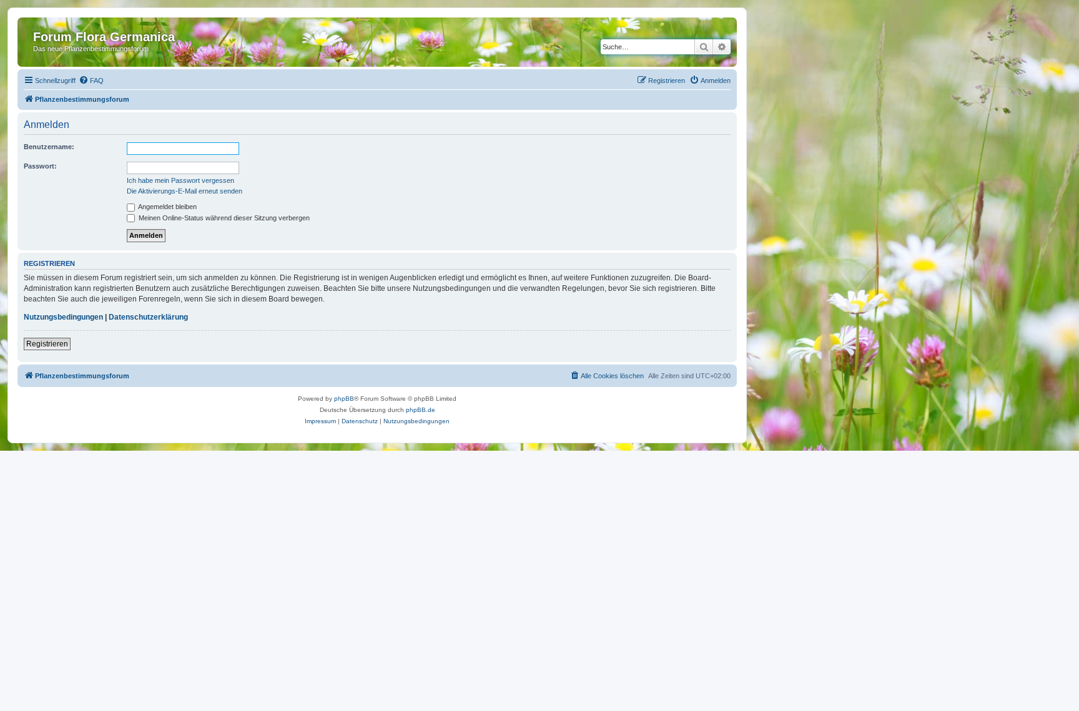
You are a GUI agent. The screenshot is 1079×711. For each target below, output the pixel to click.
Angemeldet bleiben (167, 206)
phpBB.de (420, 409)
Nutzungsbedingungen (63, 317)
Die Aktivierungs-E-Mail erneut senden (184, 191)
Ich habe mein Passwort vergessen (180, 180)
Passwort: (40, 166)
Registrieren (47, 344)
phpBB (344, 398)
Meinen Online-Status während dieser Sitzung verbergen (223, 218)
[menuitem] (91, 80)
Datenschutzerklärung (148, 317)
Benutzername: (49, 146)
